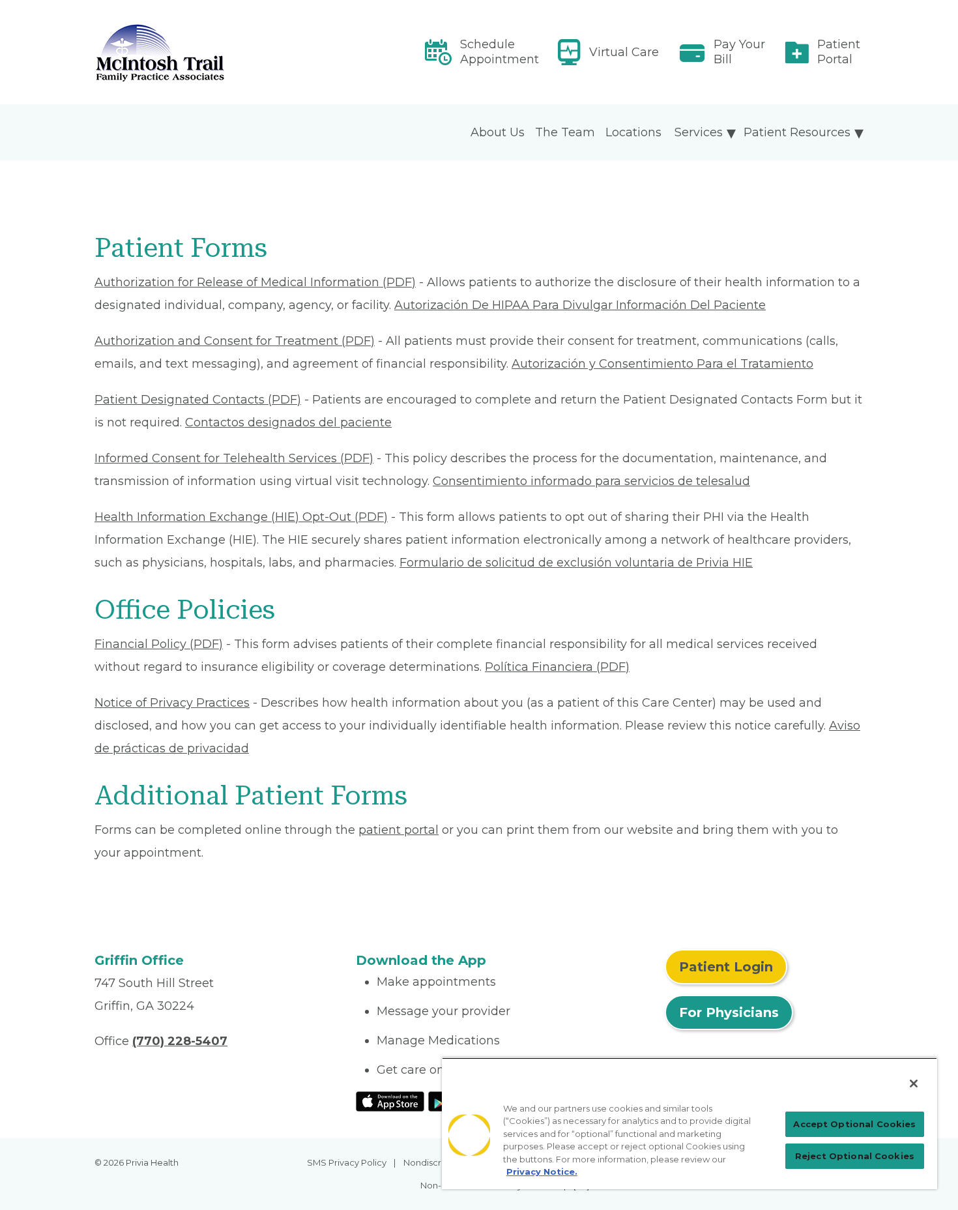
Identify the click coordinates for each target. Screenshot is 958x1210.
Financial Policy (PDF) (158, 644)
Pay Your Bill (739, 51)
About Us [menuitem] (498, 132)
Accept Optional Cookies (854, 1124)
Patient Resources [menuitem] (797, 132)
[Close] (913, 1083)
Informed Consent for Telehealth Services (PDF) (233, 458)
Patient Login (726, 967)
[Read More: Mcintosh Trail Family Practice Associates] (217, 52)
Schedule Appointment (499, 51)
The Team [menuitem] (565, 132)
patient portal (398, 830)
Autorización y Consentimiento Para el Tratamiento (662, 364)
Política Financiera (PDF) (557, 667)
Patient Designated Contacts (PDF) (197, 399)
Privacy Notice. (541, 1171)
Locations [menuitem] (633, 132)
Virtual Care (624, 52)
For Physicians (729, 1012)
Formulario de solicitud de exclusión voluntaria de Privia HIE (576, 562)
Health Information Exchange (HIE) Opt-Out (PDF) (241, 517)
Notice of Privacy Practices (172, 703)
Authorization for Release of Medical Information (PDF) (255, 282)
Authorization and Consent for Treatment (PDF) (234, 341)
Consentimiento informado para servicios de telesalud (591, 481)
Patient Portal (838, 51)
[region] (689, 1123)
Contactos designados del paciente (288, 422)
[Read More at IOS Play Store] (390, 1100)
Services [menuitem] (699, 132)
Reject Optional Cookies (854, 1156)
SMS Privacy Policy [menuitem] (346, 1162)
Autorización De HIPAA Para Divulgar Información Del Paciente (580, 305)
